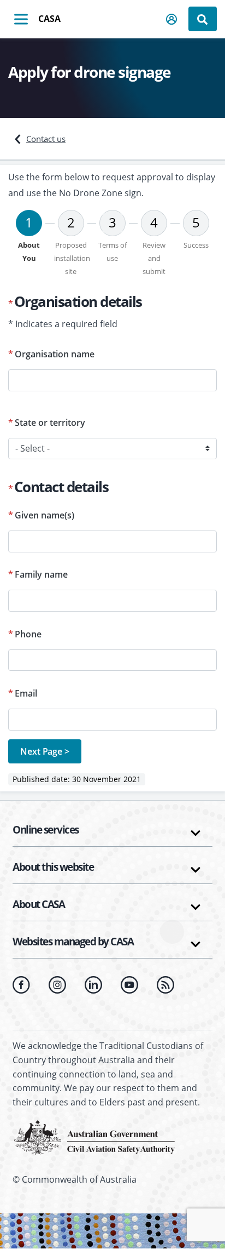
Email (26, 693)
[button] (172, 19)
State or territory (50, 423)
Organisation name (54, 354)
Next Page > (44, 751)
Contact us (46, 138)
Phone (28, 634)
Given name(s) (44, 515)
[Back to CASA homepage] (94, 1136)
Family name (41, 574)
